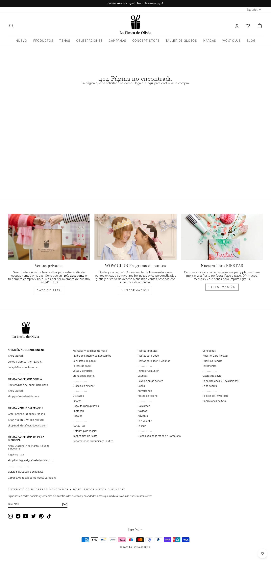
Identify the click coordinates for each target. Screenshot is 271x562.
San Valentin (145, 421)
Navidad (142, 411)
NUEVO (21, 40)
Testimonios (210, 366)
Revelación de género (150, 381)
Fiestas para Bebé (148, 355)
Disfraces (78, 396)
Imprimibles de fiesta (85, 436)
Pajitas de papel (82, 366)
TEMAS (64, 40)
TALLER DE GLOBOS (181, 40)
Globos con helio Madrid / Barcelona (159, 436)
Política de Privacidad (215, 396)
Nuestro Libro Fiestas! (215, 355)
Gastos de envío (212, 375)
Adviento (143, 416)
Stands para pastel (83, 375)
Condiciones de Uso (214, 401)
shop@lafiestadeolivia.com (23, 396)
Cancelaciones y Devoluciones (221, 381)
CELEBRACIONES (89, 40)
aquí (150, 83)
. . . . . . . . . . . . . (80, 381)
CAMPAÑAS (117, 40)
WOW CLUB (231, 40)
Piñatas (77, 401)
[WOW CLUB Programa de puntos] (135, 237)
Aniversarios (145, 391)
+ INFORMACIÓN (135, 290)
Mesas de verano (148, 396)
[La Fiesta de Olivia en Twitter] (33, 516)
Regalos (77, 416)
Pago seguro (210, 386)
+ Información (222, 287)
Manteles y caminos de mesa (90, 350)
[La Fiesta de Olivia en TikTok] (49, 516)
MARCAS (209, 40)
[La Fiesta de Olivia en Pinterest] (41, 516)
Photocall (78, 411)
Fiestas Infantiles (148, 350)
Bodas (141, 386)
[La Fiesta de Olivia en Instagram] (10, 516)
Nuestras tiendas (212, 361)
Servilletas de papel (84, 361)
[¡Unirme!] (64, 504)
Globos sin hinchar (83, 386)
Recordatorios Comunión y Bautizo (93, 441)
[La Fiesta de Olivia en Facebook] (18, 516)
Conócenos (209, 350)
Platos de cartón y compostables (92, 355)
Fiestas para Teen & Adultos (154, 361)
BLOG (251, 40)
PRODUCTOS (43, 40)
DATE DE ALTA (49, 290)
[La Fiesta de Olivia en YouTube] (25, 516)
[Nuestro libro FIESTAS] (222, 237)
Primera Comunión (148, 371)
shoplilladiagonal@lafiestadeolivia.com (30, 460)
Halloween (144, 406)
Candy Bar (79, 426)
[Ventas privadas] (49, 237)
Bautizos (143, 375)
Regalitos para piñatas (86, 406)
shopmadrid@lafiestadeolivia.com (27, 425)
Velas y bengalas (83, 371)
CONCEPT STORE (146, 40)
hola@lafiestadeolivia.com (23, 367)
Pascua (142, 426)
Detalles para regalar (85, 431)
